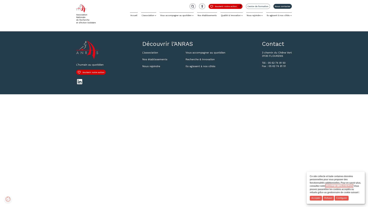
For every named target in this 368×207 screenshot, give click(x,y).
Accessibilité (202, 6)
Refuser (328, 198)
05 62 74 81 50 (276, 62)
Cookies (8, 199)
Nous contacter (282, 6)
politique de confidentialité (339, 186)
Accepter (315, 198)
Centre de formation (258, 6)
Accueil (133, 15)
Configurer (341, 198)
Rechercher (193, 6)
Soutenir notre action (223, 7)
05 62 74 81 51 (277, 66)
